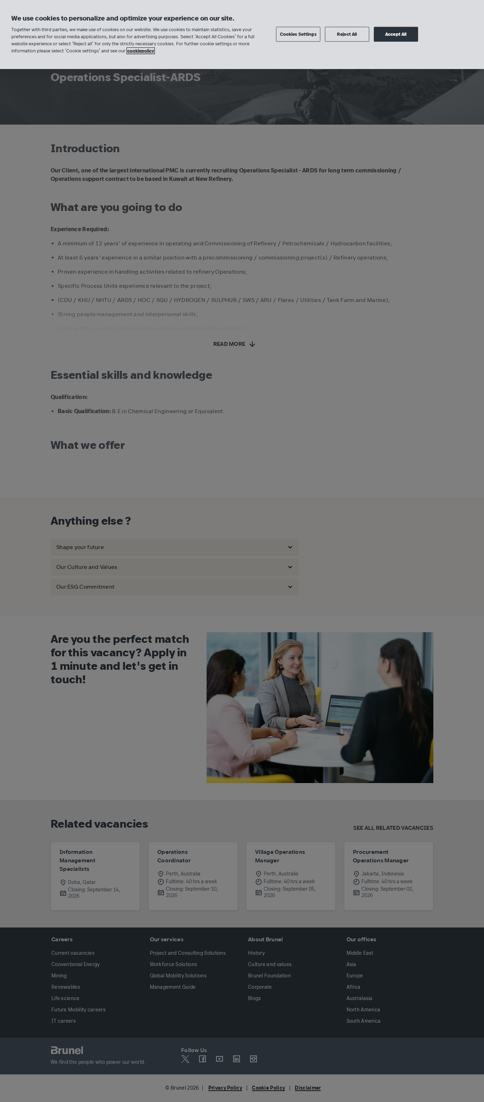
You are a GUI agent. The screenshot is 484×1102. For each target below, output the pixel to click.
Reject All (347, 33)
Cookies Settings (298, 33)
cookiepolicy (140, 50)
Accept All (395, 33)
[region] (242, 34)
